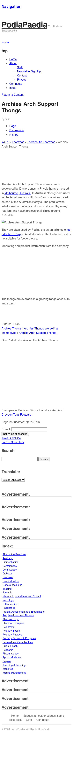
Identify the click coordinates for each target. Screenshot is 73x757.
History (13, 134)
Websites (8, 669)
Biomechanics (10, 562)
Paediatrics (9, 607)
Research (8, 650)
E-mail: (6, 429)
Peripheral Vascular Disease (18, 615)
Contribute (15, 84)
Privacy (21, 79)
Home (13, 59)
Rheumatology (11, 653)
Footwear (18, 142)
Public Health (10, 646)
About (13, 63)
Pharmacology (11, 619)
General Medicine (12, 585)
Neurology (8, 600)
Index (12, 88)
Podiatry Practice (12, 634)
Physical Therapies (13, 623)
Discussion (16, 130)
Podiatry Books (11, 630)
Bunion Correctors (13, 442)
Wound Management (14, 672)
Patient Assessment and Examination (24, 611)
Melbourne (11, 193)
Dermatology (10, 569)
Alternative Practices (14, 554)
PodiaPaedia (24, 24)
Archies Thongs (12, 328)
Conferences (10, 566)
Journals (7, 592)
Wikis (5, 142)
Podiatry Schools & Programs (19, 638)
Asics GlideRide (11, 438)
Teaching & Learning (14, 665)
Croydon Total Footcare (16, 414)
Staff (20, 67)
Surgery (7, 661)
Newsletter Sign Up (29, 71)
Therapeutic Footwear (41, 142)
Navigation (11, 6)
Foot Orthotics (11, 581)
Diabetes (7, 573)
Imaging (7, 588)
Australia (25, 193)
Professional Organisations (18, 642)
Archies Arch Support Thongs (37, 332)
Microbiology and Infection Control (22, 596)
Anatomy (8, 558)
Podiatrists (9, 627)
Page (12, 126)
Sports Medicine (12, 657)
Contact (22, 75)
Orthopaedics (10, 604)
